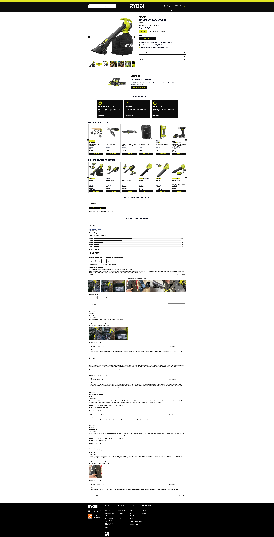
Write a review (156, 25)
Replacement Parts (109, 513)
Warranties (107, 510)
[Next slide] (134, 37)
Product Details (143, 53)
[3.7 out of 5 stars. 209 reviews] (108, 186)
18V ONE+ (132, 508)
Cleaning (156, 10)
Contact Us (107, 527)
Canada (144, 510)
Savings (184, 10)
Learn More (101, 115)
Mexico (144, 515)
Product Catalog (134, 524)
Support (169, 6)
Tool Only (143, 31)
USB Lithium (133, 515)
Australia (144, 508)
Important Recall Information (109, 524)
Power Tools (108, 10)
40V (131, 510)
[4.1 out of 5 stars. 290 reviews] (91, 186)
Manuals (107, 508)
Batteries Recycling (109, 515)
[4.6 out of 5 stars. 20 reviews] (141, 186)
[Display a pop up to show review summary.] (95, 149)
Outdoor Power (125, 10)
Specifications (143, 56)
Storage (170, 10)
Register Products (109, 521)
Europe (144, 513)
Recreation (141, 10)
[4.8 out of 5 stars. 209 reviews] (174, 186)
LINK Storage (133, 518)
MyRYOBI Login (177, 6)
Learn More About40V (139, 87)
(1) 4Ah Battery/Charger (157, 31)
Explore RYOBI (91, 10)
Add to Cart (147, 39)
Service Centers (109, 518)
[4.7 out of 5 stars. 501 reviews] (158, 186)
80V (131, 513)
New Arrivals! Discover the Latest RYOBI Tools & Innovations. (137, 1)
